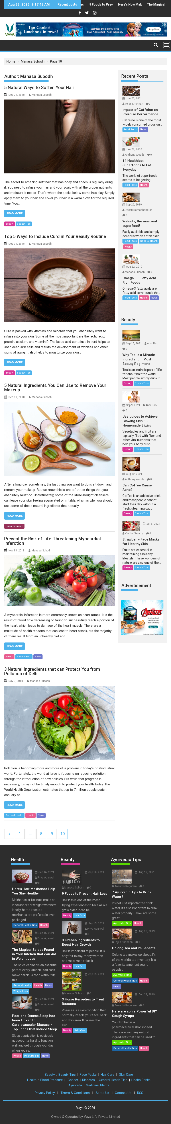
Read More (14, 213)
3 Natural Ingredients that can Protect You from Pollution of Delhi (52, 671)
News (38, 656)
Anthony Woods (135, 154)
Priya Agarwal (45, 877)
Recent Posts (134, 76)
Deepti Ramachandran (139, 209)
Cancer (73, 1080)
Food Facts (130, 129)
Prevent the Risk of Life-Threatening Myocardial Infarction (52, 541)
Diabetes (88, 1080)
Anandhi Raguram (125, 886)
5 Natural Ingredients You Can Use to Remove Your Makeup (55, 387)
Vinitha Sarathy (134, 533)
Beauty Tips (24, 223)
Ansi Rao (152, 343)
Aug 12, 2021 (134, 474)
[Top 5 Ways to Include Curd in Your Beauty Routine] (59, 285)
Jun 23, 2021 (134, 98)
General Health (14, 815)
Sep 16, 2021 (46, 872)
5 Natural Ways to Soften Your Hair (39, 87)
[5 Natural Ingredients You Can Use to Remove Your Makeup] (59, 439)
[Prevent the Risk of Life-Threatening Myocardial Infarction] (59, 580)
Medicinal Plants (97, 1085)
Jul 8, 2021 (153, 523)
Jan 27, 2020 (134, 149)
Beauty (9, 223)
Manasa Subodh (42, 94)
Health (9, 656)
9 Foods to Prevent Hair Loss (99, 4)
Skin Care (80, 1030)
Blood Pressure (51, 1080)
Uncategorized (14, 526)
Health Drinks (141, 1080)
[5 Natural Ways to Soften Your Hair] (59, 136)
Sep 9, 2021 (133, 405)
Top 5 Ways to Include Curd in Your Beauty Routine (55, 236)
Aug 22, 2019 (134, 266)
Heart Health (24, 656)
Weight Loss (20, 991)
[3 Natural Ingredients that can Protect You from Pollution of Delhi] (59, 723)
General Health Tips (25, 925)
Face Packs (88, 1075)
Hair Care (79, 915)
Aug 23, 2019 (146, 931)
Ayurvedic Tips (126, 859)
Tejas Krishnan (134, 103)
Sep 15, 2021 (134, 343)
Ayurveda (75, 1085)
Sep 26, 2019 (134, 204)
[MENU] (166, 45)
